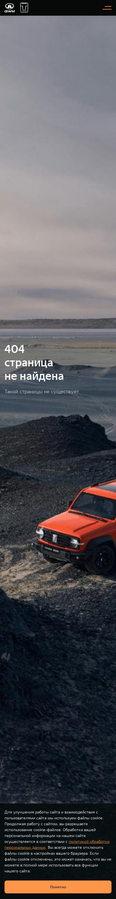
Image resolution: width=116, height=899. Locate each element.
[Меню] (106, 7)
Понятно (58, 886)
